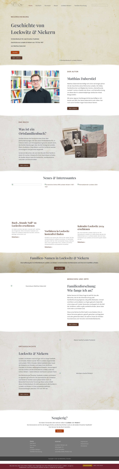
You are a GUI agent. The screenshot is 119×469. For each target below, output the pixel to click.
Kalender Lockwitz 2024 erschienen (91, 227)
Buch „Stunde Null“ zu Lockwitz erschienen (24, 224)
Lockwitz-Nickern (66, 5)
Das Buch (38, 5)
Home (30, 5)
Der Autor (48, 5)
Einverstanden (88, 465)
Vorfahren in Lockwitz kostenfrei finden (57, 232)
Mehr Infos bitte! (98, 465)
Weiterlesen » (15, 237)
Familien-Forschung (81, 5)
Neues (56, 5)
